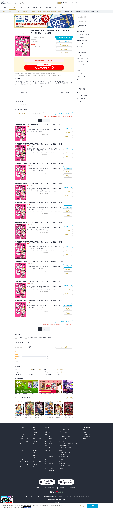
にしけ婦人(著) (34, 37)
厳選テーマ (80, 46)
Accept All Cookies (92, 506)
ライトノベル (80, 64)
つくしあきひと (28, 417)
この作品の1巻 (23, 92)
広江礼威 (37, 417)
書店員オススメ (81, 37)
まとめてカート (65, 113)
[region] (56, 506)
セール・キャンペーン (83, 34)
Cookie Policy (27, 507)
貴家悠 (55, 417)
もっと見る (45, 86)
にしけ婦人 (20, 337)
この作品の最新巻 (64, 92)
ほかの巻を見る (65, 52)
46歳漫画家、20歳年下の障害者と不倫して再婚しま (39, 337)
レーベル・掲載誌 (82, 95)
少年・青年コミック (82, 58)
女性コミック (26, 11)
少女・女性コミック (82, 61)
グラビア (79, 73)
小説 (78, 67)
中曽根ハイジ (67, 417)
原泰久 (16, 417)
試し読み (65, 49)
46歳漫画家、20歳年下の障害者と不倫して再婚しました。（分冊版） (46, 11)
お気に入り (65, 45)
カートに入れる (65, 41)
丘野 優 (72, 417)
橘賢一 (59, 417)
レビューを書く (34, 41)
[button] (73, 488)
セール (79, 101)
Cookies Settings (80, 506)
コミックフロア (11, 11)
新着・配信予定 (81, 98)
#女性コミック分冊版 (21, 104)
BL (78, 80)
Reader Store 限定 (82, 40)
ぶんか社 (59, 372)
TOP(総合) (3, 11)
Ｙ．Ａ (50, 417)
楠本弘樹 (47, 417)
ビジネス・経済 (81, 77)
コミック (19, 11)
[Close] (110, 506)
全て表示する (45, 134)
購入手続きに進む (65, 37)
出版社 (79, 92)
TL (78, 83)
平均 (30, 347)
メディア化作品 (81, 43)
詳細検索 (65, 3)
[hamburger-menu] (110, 3)
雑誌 (78, 70)
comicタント (41, 37)
